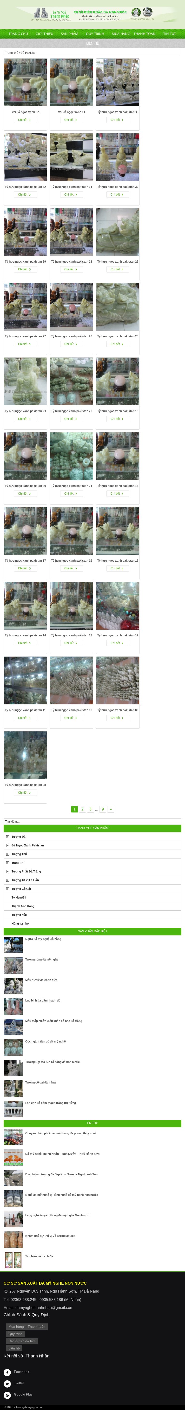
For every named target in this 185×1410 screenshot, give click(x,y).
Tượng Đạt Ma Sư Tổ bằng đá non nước (52, 1062)
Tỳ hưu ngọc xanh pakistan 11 (25, 710)
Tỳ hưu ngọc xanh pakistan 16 (71, 560)
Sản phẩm (69, 33)
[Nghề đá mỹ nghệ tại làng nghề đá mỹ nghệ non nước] (13, 1198)
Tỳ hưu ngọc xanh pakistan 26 (71, 336)
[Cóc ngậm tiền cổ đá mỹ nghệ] (13, 1047)
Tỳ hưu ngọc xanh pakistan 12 (118, 635)
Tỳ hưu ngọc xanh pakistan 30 (118, 187)
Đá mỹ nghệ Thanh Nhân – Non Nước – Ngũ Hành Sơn (62, 1154)
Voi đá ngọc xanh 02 (25, 112)
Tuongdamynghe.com (30, 1407)
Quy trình (95, 33)
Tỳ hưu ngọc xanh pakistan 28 (71, 261)
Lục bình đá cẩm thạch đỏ (42, 1000)
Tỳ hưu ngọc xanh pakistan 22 (71, 411)
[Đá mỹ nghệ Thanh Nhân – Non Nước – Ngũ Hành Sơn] (13, 1157)
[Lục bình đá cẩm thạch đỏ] (13, 1006)
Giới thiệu (44, 33)
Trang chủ (18, 33)
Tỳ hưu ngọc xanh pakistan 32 (25, 187)
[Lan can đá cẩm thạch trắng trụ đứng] (13, 1109)
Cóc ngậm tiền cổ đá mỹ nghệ (45, 1041)
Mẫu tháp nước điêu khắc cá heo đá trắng (53, 1021)
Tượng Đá (19, 836)
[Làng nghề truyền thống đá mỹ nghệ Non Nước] (13, 1219)
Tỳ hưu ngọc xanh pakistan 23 (25, 411)
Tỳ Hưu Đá (19, 897)
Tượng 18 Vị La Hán (25, 880)
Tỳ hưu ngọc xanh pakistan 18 (118, 486)
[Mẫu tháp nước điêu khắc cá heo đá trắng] (13, 1027)
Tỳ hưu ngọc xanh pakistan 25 (118, 261)
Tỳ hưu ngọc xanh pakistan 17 (25, 560)
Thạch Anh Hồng (23, 906)
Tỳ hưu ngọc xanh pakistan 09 (118, 710)
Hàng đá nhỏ (20, 923)
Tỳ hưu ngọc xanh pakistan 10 (71, 710)
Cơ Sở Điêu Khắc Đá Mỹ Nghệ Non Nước (92, 14)
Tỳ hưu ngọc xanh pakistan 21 (71, 486)
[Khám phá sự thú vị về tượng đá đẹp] (13, 1239)
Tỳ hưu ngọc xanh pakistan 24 (118, 336)
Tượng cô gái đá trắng (40, 1082)
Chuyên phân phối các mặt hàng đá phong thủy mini (60, 1133)
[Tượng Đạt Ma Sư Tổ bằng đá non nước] (13, 1068)
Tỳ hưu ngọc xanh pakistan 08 (25, 785)
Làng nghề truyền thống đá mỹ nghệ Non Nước (57, 1215)
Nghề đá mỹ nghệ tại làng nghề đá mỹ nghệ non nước (61, 1195)
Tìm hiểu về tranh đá (39, 1256)
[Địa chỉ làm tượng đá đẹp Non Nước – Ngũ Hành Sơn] (13, 1178)
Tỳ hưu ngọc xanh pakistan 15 (118, 560)
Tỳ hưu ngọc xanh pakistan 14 (25, 635)
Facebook (21, 1372)
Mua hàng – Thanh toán (134, 33)
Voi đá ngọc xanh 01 (71, 112)
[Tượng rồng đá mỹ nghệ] (13, 965)
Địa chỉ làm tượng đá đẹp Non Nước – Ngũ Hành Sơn (61, 1174)
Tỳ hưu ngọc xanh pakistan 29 (25, 261)
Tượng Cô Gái (21, 889)
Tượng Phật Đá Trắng (26, 871)
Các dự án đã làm (22, 1341)
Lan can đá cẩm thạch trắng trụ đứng (50, 1103)
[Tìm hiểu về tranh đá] (13, 1260)
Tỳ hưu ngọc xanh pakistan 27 (25, 336)
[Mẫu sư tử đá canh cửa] (13, 986)
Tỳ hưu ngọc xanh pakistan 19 (118, 411)
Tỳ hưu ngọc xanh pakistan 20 (25, 486)
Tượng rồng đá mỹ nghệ (41, 959)
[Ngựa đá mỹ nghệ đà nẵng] (13, 945)
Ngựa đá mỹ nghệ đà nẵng (43, 939)
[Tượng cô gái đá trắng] (13, 1088)
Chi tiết (22, 120)
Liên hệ (92, 43)
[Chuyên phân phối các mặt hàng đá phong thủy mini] (13, 1137)
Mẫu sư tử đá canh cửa (41, 980)
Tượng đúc (19, 915)
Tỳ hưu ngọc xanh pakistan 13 (71, 635)
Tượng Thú (19, 854)
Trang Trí (17, 863)
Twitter (19, 1383)
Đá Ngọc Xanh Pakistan (28, 845)
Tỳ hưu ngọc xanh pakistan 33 (118, 112)
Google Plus (23, 1394)
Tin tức (170, 33)
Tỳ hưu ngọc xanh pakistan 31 (71, 187)
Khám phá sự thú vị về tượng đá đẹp (50, 1236)
